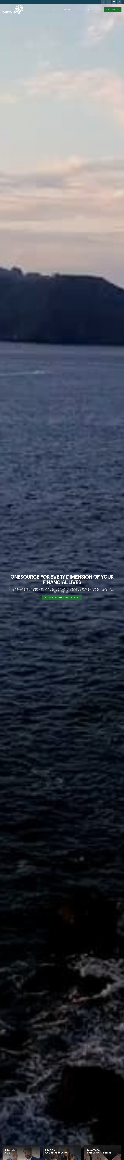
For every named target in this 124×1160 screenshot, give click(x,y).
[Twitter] (103, 2)
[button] (43, 9)
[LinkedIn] (108, 2)
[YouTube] (114, 2)
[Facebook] (119, 2)
